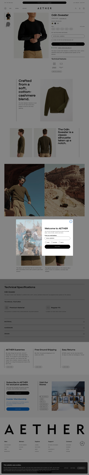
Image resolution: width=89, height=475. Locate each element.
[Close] (71, 221)
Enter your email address (51, 235)
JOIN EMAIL (57, 246)
